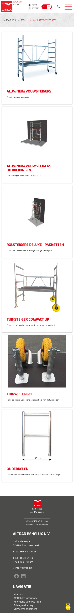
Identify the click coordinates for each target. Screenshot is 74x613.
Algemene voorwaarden (27, 601)
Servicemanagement (25, 608)
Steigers (35, 8)
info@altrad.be (23, 567)
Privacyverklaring (23, 605)
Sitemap (18, 594)
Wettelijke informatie (26, 598)
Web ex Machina (42, 524)
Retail (34, 5)
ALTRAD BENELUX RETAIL (15, 20)
